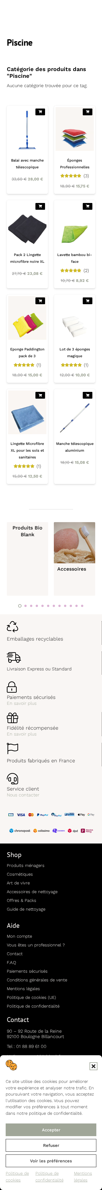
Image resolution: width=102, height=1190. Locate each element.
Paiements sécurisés (27, 971)
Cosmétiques (20, 874)
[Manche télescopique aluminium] (74, 436)
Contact (15, 953)
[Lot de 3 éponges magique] (74, 339)
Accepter (51, 1129)
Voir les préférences (51, 1160)
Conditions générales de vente (37, 980)
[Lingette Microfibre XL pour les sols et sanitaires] (27, 436)
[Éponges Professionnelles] (74, 150)
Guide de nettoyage (26, 909)
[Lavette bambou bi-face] (74, 244)
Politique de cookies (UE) (31, 997)
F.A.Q (11, 962)
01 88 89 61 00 (31, 1046)
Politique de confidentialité (33, 1006)
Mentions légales (23, 988)
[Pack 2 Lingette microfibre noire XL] (27, 244)
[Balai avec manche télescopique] (27, 150)
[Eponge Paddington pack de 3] (27, 339)
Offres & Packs (21, 900)
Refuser (51, 1145)
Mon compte (19, 936)
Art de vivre (18, 883)
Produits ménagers (25, 865)
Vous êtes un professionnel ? (36, 945)
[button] (93, 1066)
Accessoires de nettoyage (32, 891)
